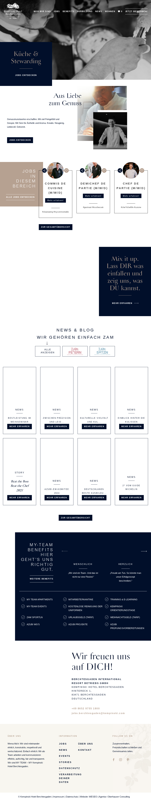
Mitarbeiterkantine (80, 599)
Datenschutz (69, 768)
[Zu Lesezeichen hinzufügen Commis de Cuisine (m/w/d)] (66, 170)
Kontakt (85, 750)
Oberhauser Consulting (118, 797)
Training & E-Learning (124, 599)
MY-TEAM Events (37, 606)
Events (64, 756)
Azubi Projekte (78, 624)
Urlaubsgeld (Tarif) (81, 617)
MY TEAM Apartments (40, 599)
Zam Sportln (35, 617)
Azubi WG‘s (33, 624)
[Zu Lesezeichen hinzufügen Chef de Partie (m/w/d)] (142, 170)
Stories (65, 762)
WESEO (93, 797)
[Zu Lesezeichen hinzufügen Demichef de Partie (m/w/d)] (104, 170)
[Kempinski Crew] (13, 8)
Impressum (58, 797)
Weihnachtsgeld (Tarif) (125, 617)
